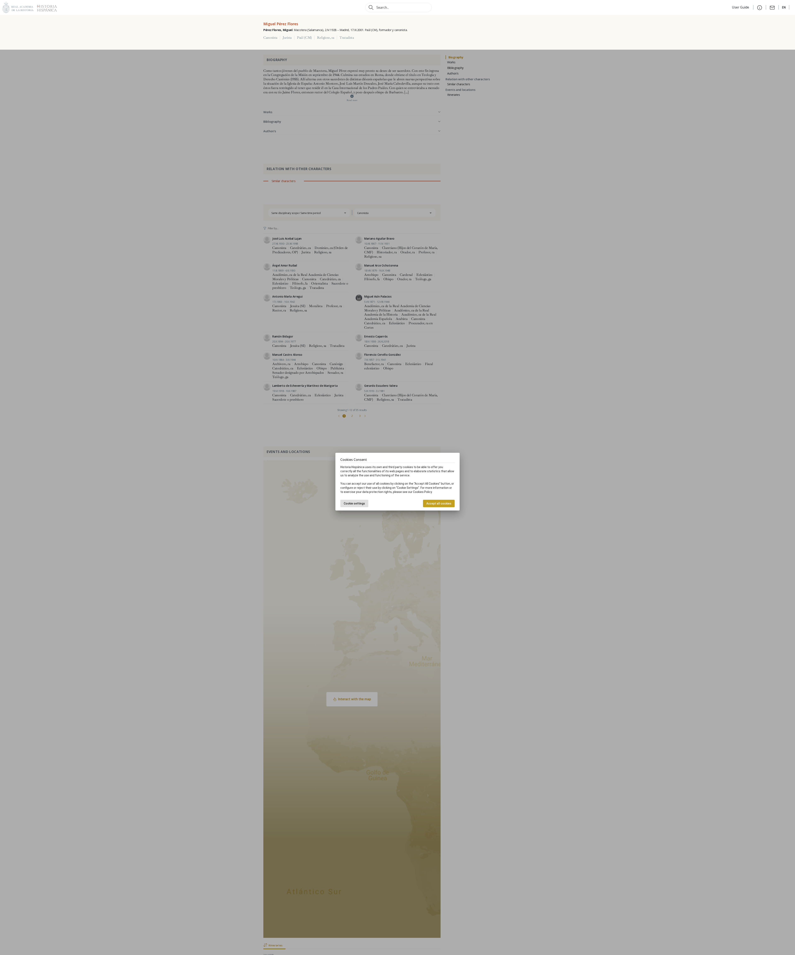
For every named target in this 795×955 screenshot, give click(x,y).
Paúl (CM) (304, 38)
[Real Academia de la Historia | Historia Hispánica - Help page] (759, 7)
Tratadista (347, 38)
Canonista (270, 38)
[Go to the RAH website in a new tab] (18, 7)
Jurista (287, 38)
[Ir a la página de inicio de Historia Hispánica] (45, 7)
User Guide (741, 7)
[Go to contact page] (772, 7)
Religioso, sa (325, 38)
